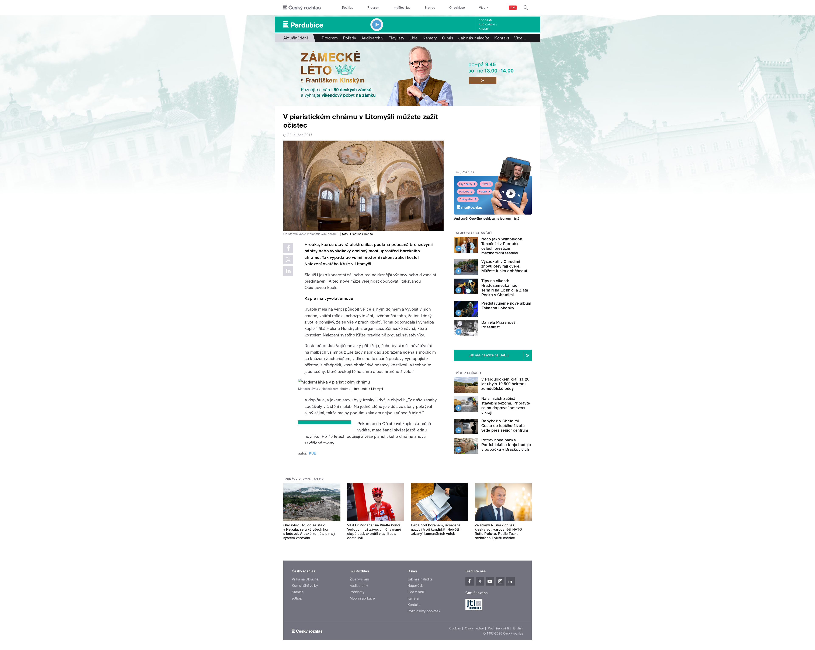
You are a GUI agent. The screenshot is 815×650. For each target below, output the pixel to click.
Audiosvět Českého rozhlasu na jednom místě (486, 218)
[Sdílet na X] (288, 259)
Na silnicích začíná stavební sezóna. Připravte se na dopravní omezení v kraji (505, 405)
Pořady (349, 38)
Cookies (455, 628)
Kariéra (413, 598)
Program (373, 7)
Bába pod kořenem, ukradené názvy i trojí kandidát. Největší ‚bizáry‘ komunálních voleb (436, 529)
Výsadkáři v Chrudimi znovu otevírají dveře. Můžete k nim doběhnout (504, 266)
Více (520, 38)
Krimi (485, 184)
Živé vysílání (466, 199)
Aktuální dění (295, 38)
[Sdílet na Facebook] (288, 248)
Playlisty (396, 38)
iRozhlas (347, 7)
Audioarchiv (488, 24)
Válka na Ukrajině (305, 579)
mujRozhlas (402, 7)
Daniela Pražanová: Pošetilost (499, 324)
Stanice (429, 7)
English (518, 628)
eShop (297, 598)
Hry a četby (465, 184)
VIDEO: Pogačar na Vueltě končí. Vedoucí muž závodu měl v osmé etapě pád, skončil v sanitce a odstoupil (374, 531)
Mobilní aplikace (362, 598)
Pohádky (464, 191)
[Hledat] (526, 7)
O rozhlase (457, 7)
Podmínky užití (498, 628)
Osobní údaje (474, 628)
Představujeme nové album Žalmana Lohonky (506, 305)
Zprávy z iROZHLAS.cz (304, 479)
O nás (447, 38)
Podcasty (357, 592)
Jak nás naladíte (473, 38)
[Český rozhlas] (302, 7)
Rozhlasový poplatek (424, 611)
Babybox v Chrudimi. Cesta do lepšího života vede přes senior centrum (504, 425)
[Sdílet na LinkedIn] (288, 271)
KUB (312, 453)
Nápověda (416, 586)
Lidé (413, 38)
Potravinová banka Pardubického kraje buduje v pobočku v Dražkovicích (506, 445)
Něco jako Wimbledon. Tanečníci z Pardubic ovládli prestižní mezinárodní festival (502, 246)
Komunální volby (305, 586)
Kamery (484, 28)
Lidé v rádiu (417, 592)
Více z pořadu (468, 373)
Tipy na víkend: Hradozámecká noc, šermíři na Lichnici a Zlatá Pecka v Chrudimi (504, 288)
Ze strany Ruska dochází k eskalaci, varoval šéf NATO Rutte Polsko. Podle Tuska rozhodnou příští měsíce (498, 531)
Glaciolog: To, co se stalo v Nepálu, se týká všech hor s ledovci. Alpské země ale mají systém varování (309, 531)
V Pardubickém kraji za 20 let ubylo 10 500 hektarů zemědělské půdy (505, 384)
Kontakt (501, 38)
